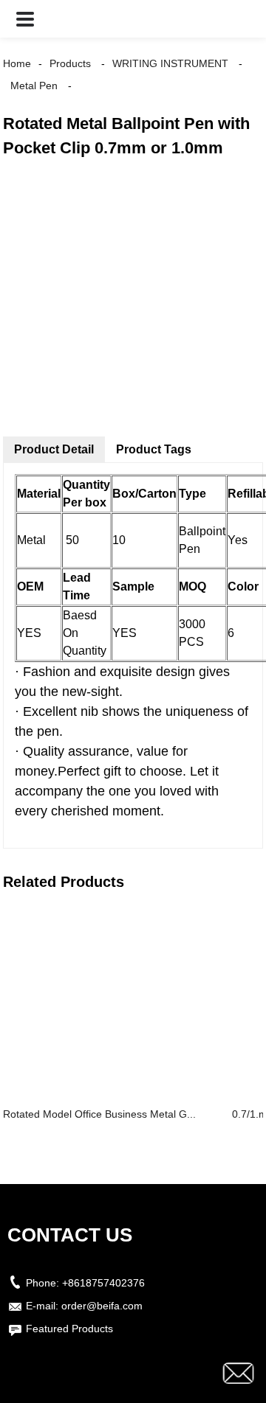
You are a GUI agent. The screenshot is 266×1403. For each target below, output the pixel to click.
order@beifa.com (102, 1306)
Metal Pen (34, 85)
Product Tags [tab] (153, 449)
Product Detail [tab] (54, 449)
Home (17, 63)
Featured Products (69, 1328)
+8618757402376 (103, 1283)
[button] (25, 19)
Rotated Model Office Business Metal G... (99, 1114)
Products (70, 63)
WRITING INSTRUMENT (170, 63)
